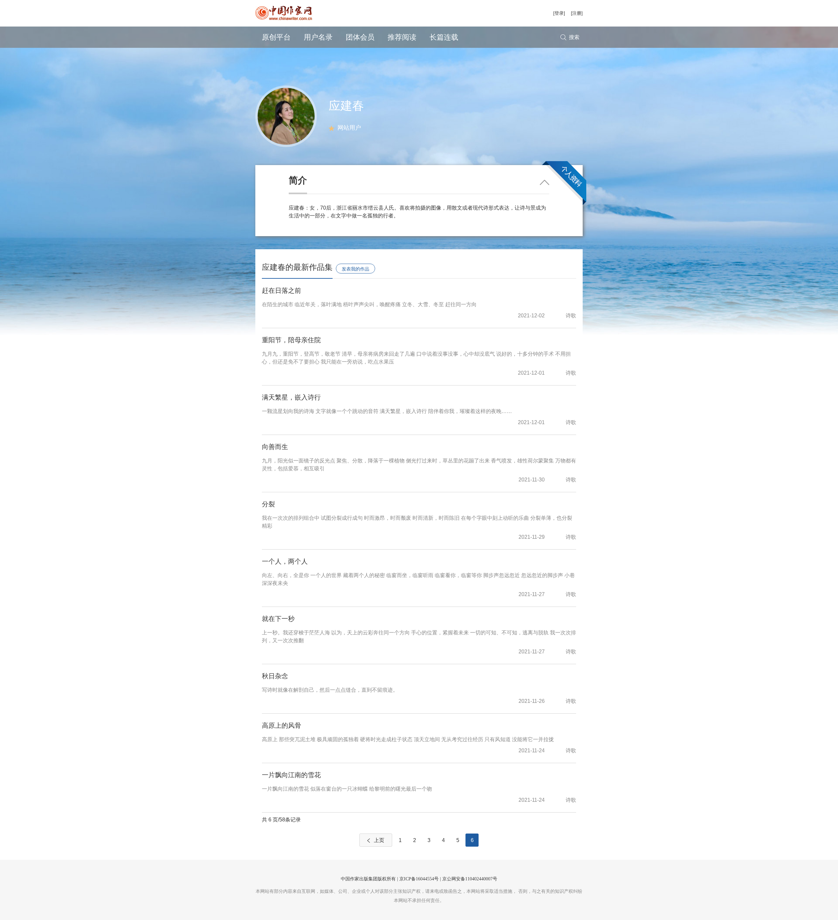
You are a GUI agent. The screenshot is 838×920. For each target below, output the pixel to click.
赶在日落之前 (281, 290)
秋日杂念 (275, 676)
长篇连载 (443, 37)
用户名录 (318, 37)
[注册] (577, 13)
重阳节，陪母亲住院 (291, 340)
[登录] (559, 13)
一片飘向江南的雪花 (291, 775)
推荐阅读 (402, 37)
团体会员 (360, 37)
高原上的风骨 (281, 725)
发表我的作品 (355, 269)
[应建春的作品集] (286, 116)
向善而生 (275, 446)
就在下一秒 (278, 618)
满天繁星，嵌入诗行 (291, 397)
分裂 (268, 504)
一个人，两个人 (285, 561)
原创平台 (276, 37)
